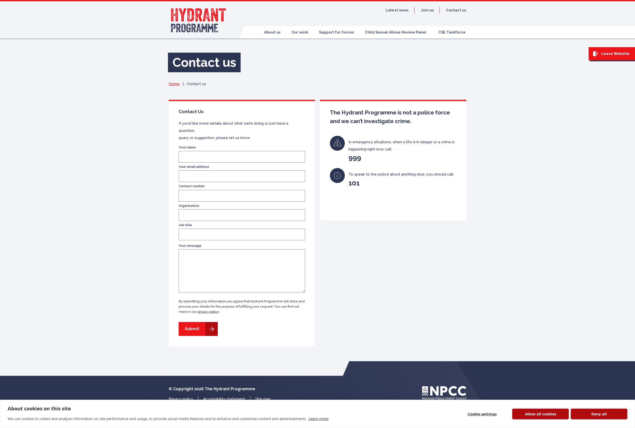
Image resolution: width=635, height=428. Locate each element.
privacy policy (208, 312)
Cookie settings (482, 413)
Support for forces (336, 32)
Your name (187, 147)
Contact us (456, 10)
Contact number (192, 186)
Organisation (189, 206)
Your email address (194, 167)
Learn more (318, 418)
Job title (185, 225)
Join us (427, 10)
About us (272, 32)
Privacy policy (181, 399)
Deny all (599, 413)
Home (174, 84)
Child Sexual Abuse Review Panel (395, 32)
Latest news (397, 10)
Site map (263, 399)
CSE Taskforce (452, 32)
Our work (299, 32)
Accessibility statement (224, 399)
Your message (190, 246)
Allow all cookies (540, 413)
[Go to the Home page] (199, 20)
